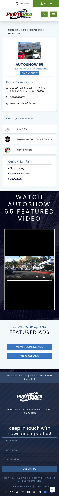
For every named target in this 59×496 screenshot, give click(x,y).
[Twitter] (17, 492)
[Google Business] (45, 492)
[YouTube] (34, 492)
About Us (19, 409)
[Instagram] (23, 492)
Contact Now (29, 73)
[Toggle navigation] (53, 14)
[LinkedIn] (28, 492)
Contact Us (30, 413)
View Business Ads (19, 173)
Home (10, 409)
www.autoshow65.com (23, 103)
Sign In (48, 3)
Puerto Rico (13, 30)
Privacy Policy (42, 486)
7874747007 (17, 97)
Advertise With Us (35, 409)
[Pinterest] (40, 492)
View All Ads (16, 178)
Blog (48, 409)
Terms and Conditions (22, 486)
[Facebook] (11, 492)
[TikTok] (6, 492)
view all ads (29, 356)
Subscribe (29, 468)
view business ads (29, 347)
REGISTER (24, 3)
